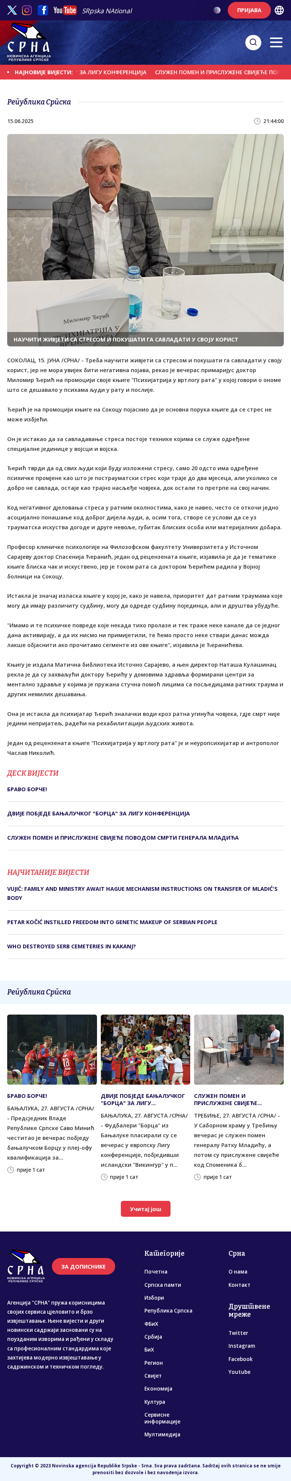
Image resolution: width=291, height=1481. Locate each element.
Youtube (239, 1372)
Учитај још (145, 1209)
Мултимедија (162, 1434)
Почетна (155, 1271)
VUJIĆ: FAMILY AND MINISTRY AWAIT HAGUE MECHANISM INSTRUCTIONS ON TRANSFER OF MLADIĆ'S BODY (142, 893)
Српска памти (162, 1284)
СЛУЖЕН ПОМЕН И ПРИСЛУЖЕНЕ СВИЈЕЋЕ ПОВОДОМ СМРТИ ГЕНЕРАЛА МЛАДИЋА (123, 837)
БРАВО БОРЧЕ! (27, 789)
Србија (153, 1336)
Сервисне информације (162, 1418)
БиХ (149, 1349)
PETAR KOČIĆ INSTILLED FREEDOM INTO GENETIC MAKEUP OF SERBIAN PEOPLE (112, 922)
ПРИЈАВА (249, 10)
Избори (154, 1297)
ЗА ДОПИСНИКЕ (83, 1266)
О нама (237, 1271)
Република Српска (168, 1310)
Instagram (241, 1345)
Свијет (153, 1375)
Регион (153, 1362)
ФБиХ (151, 1323)
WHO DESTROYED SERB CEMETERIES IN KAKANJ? (71, 946)
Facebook (240, 1359)
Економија (158, 1388)
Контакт (239, 1284)
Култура (154, 1401)
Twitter (238, 1333)
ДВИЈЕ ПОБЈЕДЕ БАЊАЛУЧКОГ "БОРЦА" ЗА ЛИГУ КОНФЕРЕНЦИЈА (98, 813)
